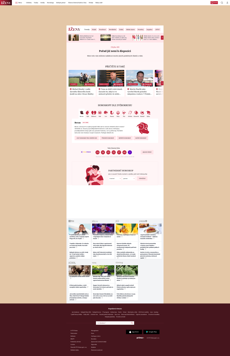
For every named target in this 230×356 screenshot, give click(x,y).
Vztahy (36, 2)
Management (94, 330)
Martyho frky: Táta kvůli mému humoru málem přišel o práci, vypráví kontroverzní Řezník (101, 278)
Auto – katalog (154, 312)
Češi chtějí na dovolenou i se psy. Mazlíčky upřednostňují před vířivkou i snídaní (126, 296)
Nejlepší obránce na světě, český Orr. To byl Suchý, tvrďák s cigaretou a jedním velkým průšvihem (79, 255)
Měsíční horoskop (125, 138)
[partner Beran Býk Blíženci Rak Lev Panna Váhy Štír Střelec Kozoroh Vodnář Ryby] (128, 178)
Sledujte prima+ (61, 2)
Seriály (42, 2)
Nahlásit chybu (75, 350)
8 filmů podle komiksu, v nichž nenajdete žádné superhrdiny (78, 286)
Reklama (73, 336)
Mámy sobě (98, 2)
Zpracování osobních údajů (98, 341)
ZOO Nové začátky (144, 312)
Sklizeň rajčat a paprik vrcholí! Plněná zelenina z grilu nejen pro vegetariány (126, 287)
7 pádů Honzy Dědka (76, 314)
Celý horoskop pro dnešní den (87, 138)
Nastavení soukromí (96, 350)
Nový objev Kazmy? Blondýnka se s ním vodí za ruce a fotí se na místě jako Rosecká (103, 296)
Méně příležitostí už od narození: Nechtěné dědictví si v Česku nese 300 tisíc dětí (88, 38)
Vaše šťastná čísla (114, 148)
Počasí (124, 312)
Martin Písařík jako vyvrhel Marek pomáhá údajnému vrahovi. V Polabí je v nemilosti (138, 92)
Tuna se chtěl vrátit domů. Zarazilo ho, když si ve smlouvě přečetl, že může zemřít (111, 92)
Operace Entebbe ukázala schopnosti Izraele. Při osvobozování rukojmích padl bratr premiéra (126, 246)
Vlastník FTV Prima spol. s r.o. (79, 347)
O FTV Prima (74, 330)
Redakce (93, 347)
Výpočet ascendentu (141, 314)
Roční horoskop (140, 138)
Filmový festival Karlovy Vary (77, 2)
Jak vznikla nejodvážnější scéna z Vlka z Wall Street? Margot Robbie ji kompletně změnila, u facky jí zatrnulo (79, 296)
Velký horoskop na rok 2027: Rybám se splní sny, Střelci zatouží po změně (119, 37)
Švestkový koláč (120, 317)
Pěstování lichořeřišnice (127, 314)
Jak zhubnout (75, 312)
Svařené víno (94, 314)
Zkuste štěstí (147, 152)
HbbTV (72, 339)
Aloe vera (117, 314)
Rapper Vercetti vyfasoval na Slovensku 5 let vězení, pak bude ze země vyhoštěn (103, 287)
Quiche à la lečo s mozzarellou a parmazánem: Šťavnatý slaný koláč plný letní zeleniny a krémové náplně (150, 255)
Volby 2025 (86, 314)
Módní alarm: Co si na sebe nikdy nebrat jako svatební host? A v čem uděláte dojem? (152, 38)
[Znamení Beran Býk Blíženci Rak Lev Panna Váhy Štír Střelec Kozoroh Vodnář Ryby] (114, 178)
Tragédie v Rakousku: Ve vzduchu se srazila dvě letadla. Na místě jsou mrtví (79, 245)
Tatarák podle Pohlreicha (106, 314)
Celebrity (29, 2)
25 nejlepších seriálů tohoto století (79, 276)
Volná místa (74, 333)
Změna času (113, 312)
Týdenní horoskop (108, 138)
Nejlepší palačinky (110, 317)
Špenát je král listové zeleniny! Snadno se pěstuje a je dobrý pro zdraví (126, 278)
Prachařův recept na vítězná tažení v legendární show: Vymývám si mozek (103, 236)
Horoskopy (50, 2)
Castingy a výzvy (95, 336)
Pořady (91, 2)
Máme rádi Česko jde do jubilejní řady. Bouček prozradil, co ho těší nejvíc (102, 254)
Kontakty (93, 339)
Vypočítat (142, 178)
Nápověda (94, 344)
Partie (120, 312)
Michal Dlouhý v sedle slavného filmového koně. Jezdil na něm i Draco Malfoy (82, 91)
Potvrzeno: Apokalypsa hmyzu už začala (126, 235)
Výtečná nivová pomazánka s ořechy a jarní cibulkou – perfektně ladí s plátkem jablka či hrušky (149, 246)
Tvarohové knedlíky (153, 314)
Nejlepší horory (96, 312)
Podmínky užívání (76, 341)
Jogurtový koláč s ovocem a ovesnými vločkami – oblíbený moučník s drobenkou (148, 236)
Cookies (73, 344)
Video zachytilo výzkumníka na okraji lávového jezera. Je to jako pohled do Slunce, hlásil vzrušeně (126, 254)
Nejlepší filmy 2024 (86, 312)
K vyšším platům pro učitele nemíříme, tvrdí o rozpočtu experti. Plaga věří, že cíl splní (79, 236)
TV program (105, 312)
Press (92, 333)
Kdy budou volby (132, 312)
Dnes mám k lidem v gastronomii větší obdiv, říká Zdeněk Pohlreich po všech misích (102, 245)
